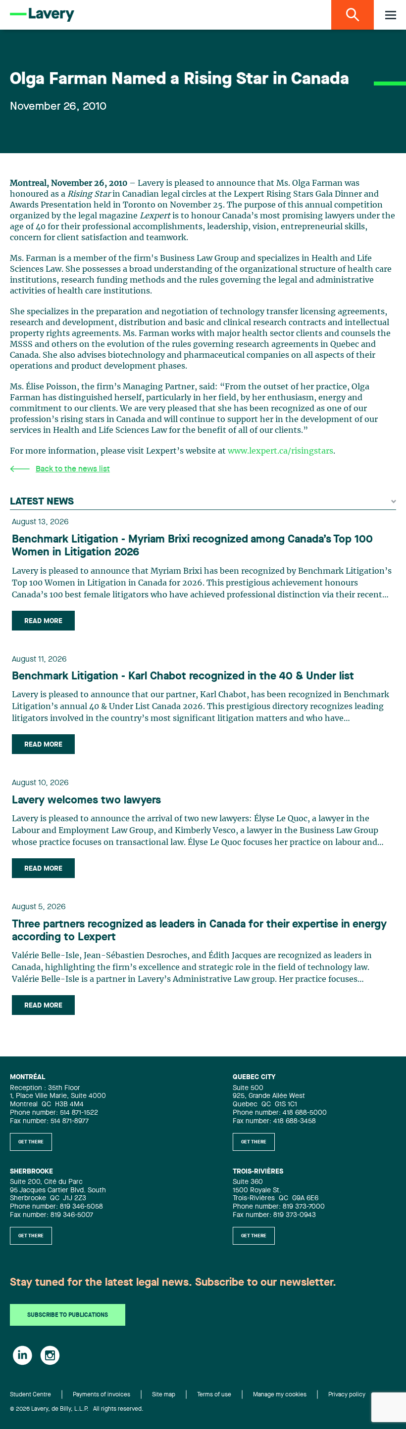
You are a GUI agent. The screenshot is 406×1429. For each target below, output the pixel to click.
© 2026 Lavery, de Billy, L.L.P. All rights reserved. (77, 1409)
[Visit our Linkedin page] (22, 1355)
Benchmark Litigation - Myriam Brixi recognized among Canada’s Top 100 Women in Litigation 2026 (192, 546)
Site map (163, 1395)
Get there (31, 1141)
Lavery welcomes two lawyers (86, 800)
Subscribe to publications (67, 1315)
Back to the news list (73, 469)
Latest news (42, 502)
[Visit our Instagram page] (50, 1355)
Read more (43, 621)
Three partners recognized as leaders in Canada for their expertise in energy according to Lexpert (199, 931)
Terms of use (214, 1395)
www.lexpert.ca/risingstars (280, 451)
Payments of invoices (101, 1395)
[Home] (42, 15)
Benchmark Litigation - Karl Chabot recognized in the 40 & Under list (183, 676)
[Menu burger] (390, 15)
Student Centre (30, 1395)
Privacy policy (346, 1395)
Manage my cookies (279, 1395)
